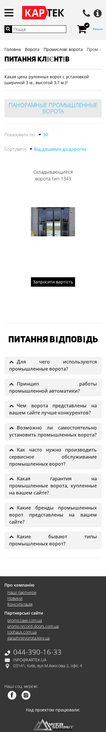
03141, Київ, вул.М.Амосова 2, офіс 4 (47, 665)
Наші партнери (21, 592)
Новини (14, 598)
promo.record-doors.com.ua (33, 626)
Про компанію (19, 585)
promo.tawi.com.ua (24, 620)
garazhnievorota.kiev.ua (28, 638)
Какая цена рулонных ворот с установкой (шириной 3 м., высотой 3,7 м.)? (46, 79)
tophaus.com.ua (22, 632)
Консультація (19, 604)
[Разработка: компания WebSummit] (53, 724)
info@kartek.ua (29, 660)
